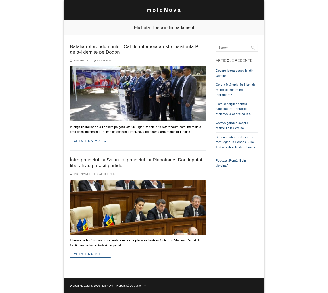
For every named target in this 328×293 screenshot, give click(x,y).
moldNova (164, 10)
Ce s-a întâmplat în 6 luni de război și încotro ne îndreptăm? (236, 89)
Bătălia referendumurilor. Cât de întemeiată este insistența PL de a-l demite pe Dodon (135, 49)
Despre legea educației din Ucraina (234, 73)
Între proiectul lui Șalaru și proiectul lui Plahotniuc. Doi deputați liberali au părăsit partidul (136, 162)
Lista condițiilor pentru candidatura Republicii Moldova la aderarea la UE (234, 109)
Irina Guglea (81, 60)
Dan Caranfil (81, 174)
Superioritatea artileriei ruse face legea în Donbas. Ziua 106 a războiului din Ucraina (235, 142)
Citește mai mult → (90, 141)
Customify (139, 285)
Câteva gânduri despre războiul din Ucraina (232, 125)
